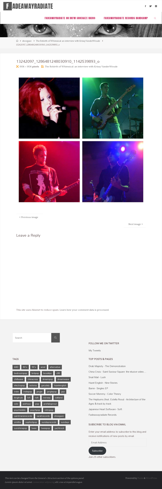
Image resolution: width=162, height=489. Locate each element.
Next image (134, 224)
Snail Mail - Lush (97, 377)
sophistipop (31, 422)
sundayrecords (49, 422)
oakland (58, 397)
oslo (16, 404)
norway (46, 397)
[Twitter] (150, 6)
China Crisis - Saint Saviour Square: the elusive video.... (117, 371)
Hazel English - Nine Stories (103, 382)
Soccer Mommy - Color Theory (105, 393)
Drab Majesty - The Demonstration (107, 366)
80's (25, 367)
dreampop (48, 379)
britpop (35, 373)
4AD (16, 367)
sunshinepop (20, 428)
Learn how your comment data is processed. (84, 310)
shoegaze (26, 41)
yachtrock (59, 428)
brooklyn (47, 373)
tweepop (45, 428)
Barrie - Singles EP (98, 388)
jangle (39, 391)
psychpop (35, 410)
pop (37, 404)
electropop (19, 385)
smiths (17, 422)
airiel (43, 367)
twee (34, 428)
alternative (55, 367)
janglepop (52, 391)
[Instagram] (156, 6)
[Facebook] (145, 6)
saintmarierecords (23, 416)
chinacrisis (33, 379)
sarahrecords (43, 416)
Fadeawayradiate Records (103, 414)
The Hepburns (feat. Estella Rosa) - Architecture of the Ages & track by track (117, 401)
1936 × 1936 (25, 66)
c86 (58, 373)
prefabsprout (50, 404)
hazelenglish (60, 385)
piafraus (27, 404)
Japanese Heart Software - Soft (105, 409)
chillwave (18, 379)
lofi (28, 397)
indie (16, 391)
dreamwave (63, 379)
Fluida (140, 478)
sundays (65, 422)
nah (37, 397)
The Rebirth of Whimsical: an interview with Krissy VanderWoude (68, 41)
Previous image (29, 217)
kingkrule (18, 397)
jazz (63, 391)
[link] (155, 18)
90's (34, 367)
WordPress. (151, 478)
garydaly (45, 385)
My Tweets (95, 350)
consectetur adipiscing (44, 482)
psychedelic (20, 410)
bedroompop (20, 373)
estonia (33, 385)
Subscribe (97, 450)
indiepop (27, 391)
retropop (49, 410)
